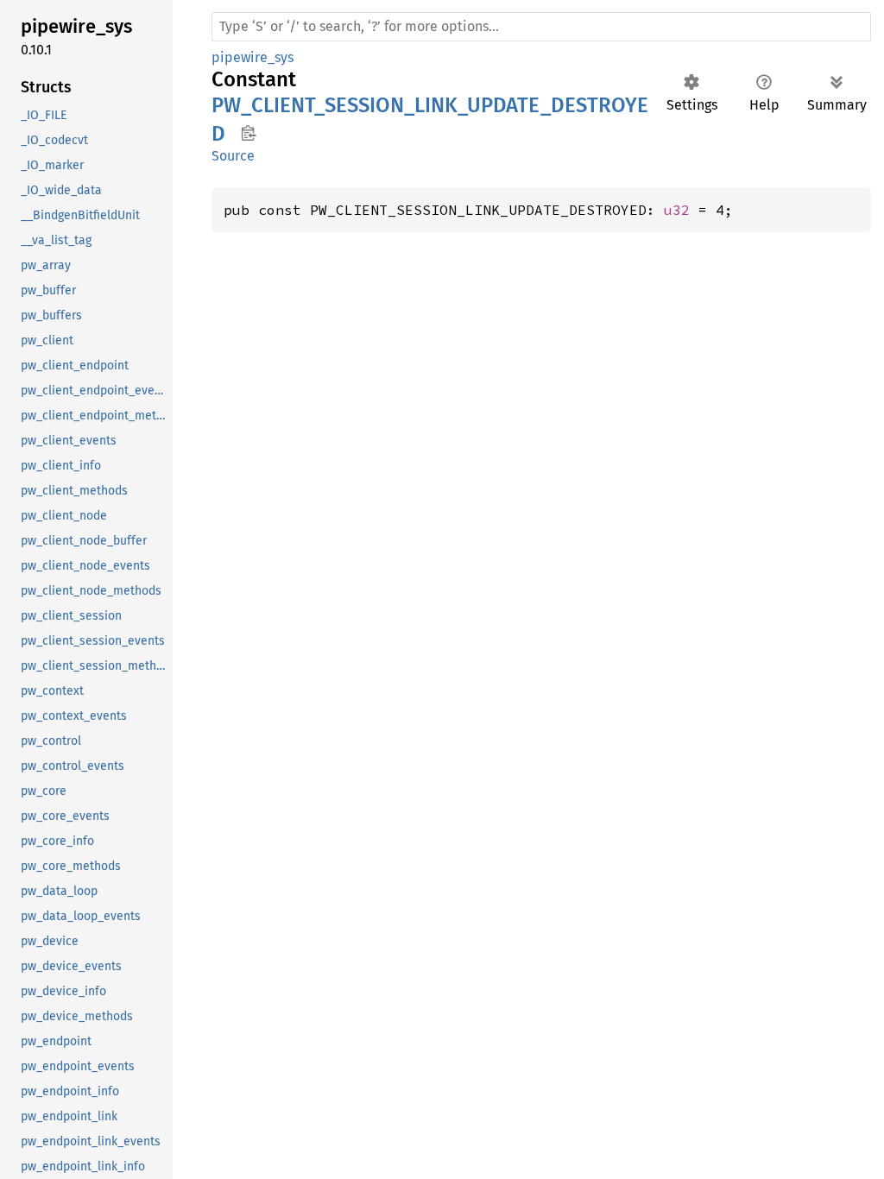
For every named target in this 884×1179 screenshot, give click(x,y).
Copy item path (248, 133)
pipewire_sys (253, 57)
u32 (677, 209)
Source (233, 156)
